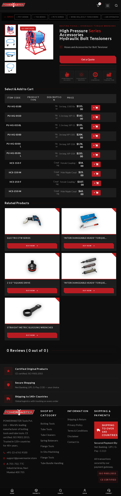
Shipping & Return (76, 419)
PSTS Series (58, 17)
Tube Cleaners (47, 434)
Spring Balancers (49, 440)
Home (12, 493)
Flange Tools (47, 446)
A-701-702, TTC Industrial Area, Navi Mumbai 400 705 (17, 468)
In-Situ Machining (49, 451)
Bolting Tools (47, 423)
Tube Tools (46, 429)
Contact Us (73, 442)
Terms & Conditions (77, 430)
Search (60, 493)
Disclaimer (73, 436)
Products (36, 493)
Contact (109, 493)
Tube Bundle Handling (51, 463)
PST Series (23, 17)
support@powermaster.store (20, 458)
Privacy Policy (75, 425)
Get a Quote (88, 59)
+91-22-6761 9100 (17, 452)
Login (85, 493)
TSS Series (40, 17)
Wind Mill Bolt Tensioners (84, 17)
